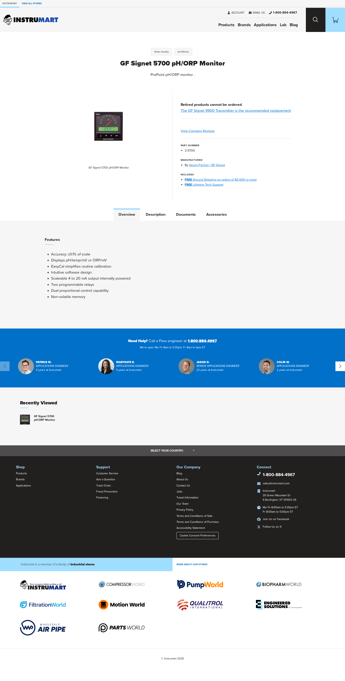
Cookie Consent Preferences (197, 535)
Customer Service (107, 473)
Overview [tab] (126, 214)
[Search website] (315, 20)
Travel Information (187, 497)
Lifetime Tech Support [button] (204, 185)
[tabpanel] (172, 275)
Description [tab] (156, 214)
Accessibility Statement (190, 528)
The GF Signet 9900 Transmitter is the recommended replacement (236, 110)
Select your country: (172, 450)
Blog (294, 25)
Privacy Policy (184, 509)
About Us (182, 479)
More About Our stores (191, 564)
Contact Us (183, 485)
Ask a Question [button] (105, 479)
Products (226, 25)
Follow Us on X (272, 526)
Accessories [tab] (216, 214)
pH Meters (183, 51)
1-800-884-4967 (202, 341)
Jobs (179, 491)
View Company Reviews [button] (207, 131)
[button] (256, 13)
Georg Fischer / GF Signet (207, 165)
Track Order (103, 485)
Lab (283, 25)
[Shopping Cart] (335, 20)
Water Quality (161, 51)
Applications (265, 25)
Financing (102, 497)
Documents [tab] (186, 214)
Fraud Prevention (107, 491)
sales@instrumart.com (276, 483)
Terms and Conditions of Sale (194, 516)
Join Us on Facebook (276, 519)
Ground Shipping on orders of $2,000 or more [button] (221, 180)
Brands (244, 25)
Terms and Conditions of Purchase (197, 522)
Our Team (182, 503)
